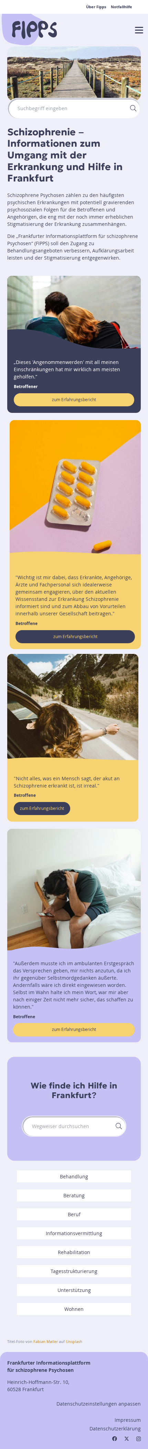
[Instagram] (138, 1438)
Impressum (128, 1420)
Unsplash (74, 1341)
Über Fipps (96, 7)
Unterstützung (74, 1290)
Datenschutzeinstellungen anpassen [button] (98, 1403)
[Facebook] (114, 1438)
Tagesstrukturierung (74, 1271)
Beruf (74, 1214)
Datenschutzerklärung (115, 1428)
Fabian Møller (45, 1341)
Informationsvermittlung (74, 1233)
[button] (139, 30)
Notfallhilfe (121, 7)
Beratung (74, 1195)
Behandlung (74, 1176)
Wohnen (74, 1309)
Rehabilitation (74, 1252)
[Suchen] (133, 108)
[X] (126, 1438)
